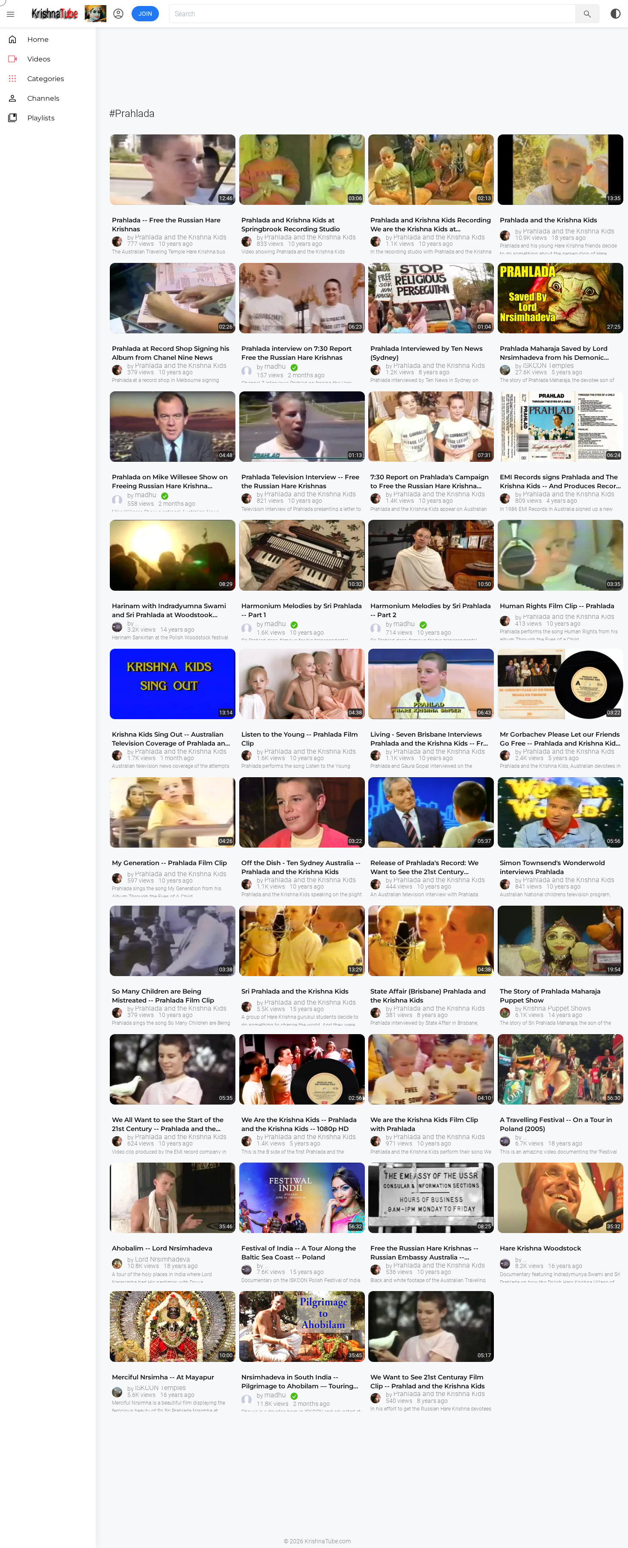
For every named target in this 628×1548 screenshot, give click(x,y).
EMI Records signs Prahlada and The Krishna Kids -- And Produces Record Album (560, 481)
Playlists (31, 118)
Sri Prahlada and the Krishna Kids (295, 991)
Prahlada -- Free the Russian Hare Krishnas (166, 224)
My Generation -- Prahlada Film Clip (169, 863)
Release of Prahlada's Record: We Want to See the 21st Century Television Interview (424, 867)
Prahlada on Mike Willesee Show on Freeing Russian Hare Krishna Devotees (170, 481)
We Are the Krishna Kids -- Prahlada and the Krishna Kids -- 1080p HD (299, 1124)
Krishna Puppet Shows (557, 1008)
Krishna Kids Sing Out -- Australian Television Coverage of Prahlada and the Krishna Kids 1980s (170, 739)
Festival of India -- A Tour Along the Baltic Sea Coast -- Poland (298, 1252)
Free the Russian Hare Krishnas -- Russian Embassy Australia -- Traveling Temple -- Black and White (429, 1253)
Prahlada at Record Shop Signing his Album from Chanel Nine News (170, 352)
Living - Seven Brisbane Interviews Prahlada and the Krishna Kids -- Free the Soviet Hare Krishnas (430, 739)
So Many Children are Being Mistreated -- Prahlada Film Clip (163, 995)
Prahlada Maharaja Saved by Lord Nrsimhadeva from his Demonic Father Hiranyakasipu (553, 353)
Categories (35, 79)
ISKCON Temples (548, 365)
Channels (33, 98)
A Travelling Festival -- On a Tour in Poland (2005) (556, 1124)
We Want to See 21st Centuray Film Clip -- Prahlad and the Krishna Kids (427, 1381)
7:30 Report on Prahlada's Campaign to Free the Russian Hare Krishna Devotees (429, 481)
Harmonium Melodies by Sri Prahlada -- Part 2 (430, 610)
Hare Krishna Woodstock (540, 1248)
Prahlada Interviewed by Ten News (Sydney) (426, 352)
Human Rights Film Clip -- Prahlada (557, 606)
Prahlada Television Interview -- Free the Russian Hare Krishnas (300, 481)
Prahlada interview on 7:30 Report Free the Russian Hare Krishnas (296, 352)
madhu (275, 366)
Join (145, 13)
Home (28, 39)
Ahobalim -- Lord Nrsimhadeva (162, 1248)
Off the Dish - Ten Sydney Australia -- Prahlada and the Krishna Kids (301, 867)
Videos (28, 59)
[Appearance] (616, 14)
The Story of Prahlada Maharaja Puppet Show (550, 995)
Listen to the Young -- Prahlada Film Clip (299, 738)
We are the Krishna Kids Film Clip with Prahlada (424, 1124)
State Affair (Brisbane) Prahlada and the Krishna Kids (428, 995)
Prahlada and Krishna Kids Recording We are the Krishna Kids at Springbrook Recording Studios (430, 224)
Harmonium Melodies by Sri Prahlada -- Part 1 (301, 610)
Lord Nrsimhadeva (162, 1259)
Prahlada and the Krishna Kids (180, 237)
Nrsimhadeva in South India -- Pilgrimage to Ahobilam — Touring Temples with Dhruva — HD (297, 1382)
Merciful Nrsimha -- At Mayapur (163, 1377)
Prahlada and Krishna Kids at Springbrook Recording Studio (290, 224)
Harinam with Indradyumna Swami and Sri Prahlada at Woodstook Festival (169, 610)
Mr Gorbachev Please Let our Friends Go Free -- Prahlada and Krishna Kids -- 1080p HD (560, 739)
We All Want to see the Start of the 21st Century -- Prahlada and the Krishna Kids (167, 1124)
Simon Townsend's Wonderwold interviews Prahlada (552, 867)
